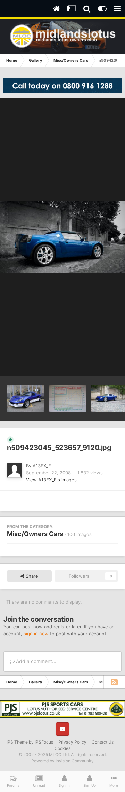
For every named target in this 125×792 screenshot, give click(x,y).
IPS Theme (17, 742)
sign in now (36, 633)
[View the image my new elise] (25, 398)
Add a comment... (35, 661)
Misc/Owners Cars (35, 533)
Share (31, 576)
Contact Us (103, 742)
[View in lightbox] (62, 237)
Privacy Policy (72, 742)
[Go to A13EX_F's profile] (14, 470)
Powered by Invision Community (62, 760)
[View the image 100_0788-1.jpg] (67, 398)
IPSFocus (44, 742)
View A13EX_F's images (51, 479)
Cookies (62, 748)
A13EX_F (42, 465)
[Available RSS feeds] (114, 682)
